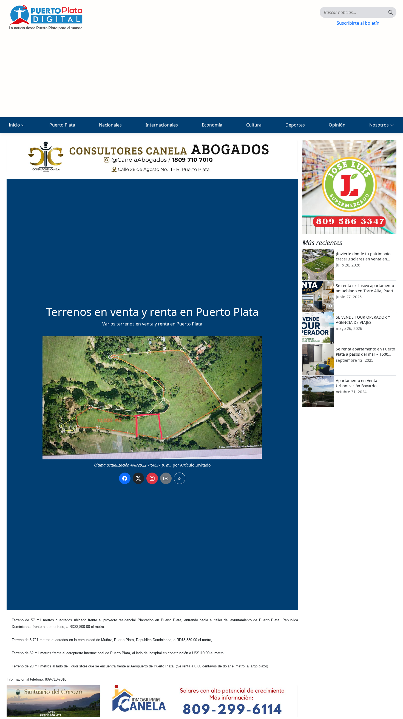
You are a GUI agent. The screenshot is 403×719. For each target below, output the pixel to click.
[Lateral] (349, 187)
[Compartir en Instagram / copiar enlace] (152, 478)
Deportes (295, 125)
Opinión (337, 125)
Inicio (15, 125)
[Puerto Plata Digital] (45, 17)
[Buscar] (390, 12)
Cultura (254, 125)
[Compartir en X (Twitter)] (138, 478)
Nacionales (110, 125)
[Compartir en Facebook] (124, 478)
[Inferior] (152, 701)
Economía (212, 125)
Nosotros (379, 125)
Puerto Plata (62, 125)
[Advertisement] (201, 76)
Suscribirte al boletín (358, 23)
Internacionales (162, 125)
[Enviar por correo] (166, 478)
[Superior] (152, 156)
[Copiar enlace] (179, 478)
